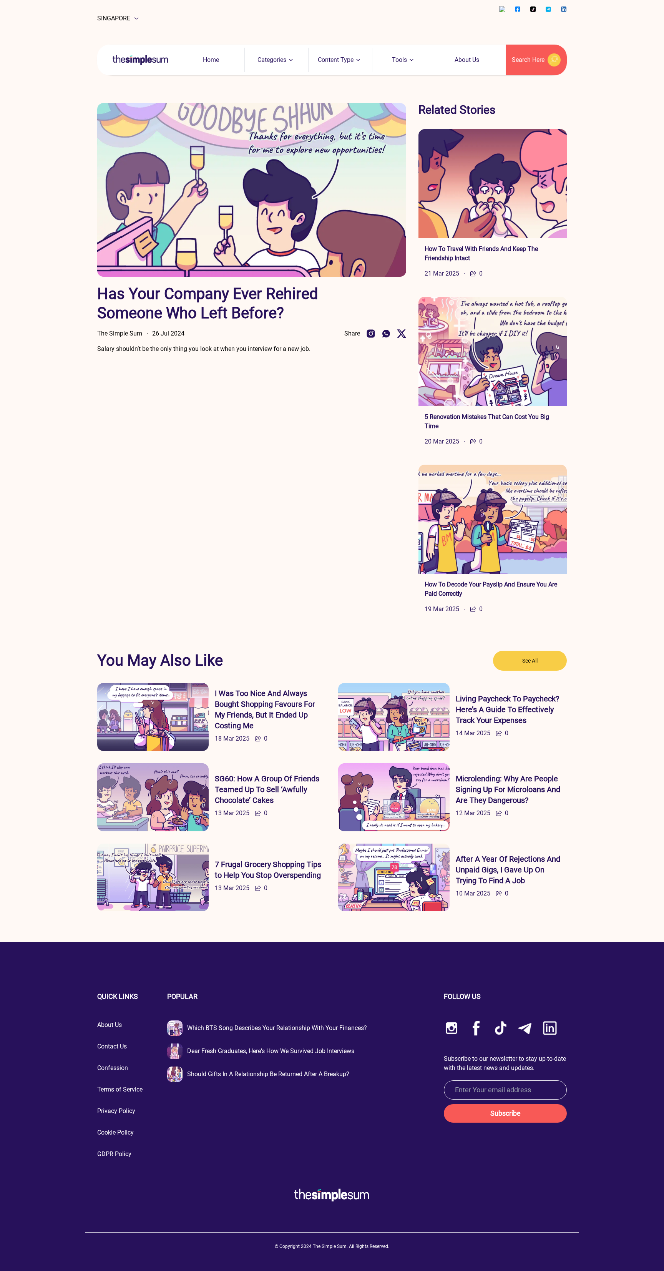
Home (211, 59)
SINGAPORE (113, 18)
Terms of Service (120, 1089)
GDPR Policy (114, 1154)
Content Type (336, 59)
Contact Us (112, 1046)
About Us (467, 59)
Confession (112, 1068)
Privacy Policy (116, 1111)
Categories (271, 59)
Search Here (528, 59)
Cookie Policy (115, 1132)
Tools (399, 59)
